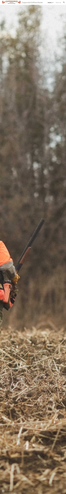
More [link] (57, 2)
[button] (64, 2)
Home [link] (50, 2)
